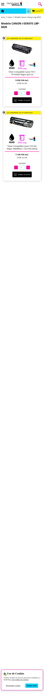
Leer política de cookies (20, 680)
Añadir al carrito (24, 100)
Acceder (28, 11)
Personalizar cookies (13, 686)
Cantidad (22, 89)
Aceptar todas (32, 686)
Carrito (38, 11)
